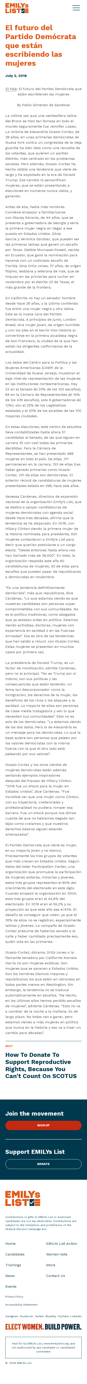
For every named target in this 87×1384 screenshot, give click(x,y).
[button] (77, 8)
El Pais (11, 89)
